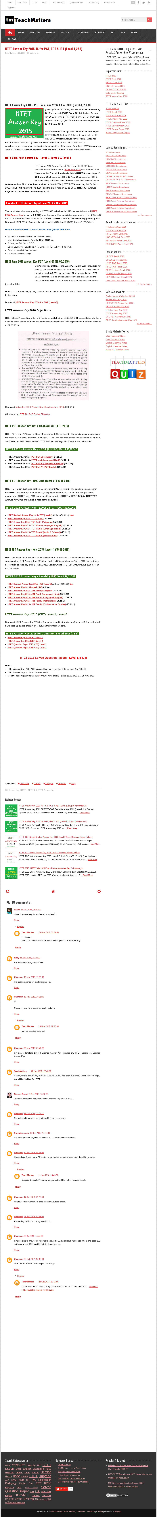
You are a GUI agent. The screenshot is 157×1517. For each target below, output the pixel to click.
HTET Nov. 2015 (73, 169)
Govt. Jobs (65, 32)
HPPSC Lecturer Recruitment (118, 190)
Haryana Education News (69, 1471)
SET (19, 1487)
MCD (21, 1480)
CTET (34, 2)
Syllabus (11, 8)
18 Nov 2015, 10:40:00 (31, 910)
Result (21, 32)
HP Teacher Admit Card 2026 (119, 241)
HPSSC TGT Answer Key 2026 (119, 303)
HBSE (48, 1469)
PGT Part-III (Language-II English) (47, 463)
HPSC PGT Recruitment (116, 159)
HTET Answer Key (46, 790)
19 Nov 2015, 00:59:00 (49, 932)
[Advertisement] (53, 77)
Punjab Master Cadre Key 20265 (120, 296)
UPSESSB (29, 1499)
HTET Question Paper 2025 (118, 122)
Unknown (18, 977)
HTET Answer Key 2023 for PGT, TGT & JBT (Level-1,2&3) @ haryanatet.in (52, 806)
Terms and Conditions (86, 1511)
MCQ (113, 32)
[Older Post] (99, 891)
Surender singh (21, 1133)
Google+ (49, 783)
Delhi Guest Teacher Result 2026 (120, 280)
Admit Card (35, 32)
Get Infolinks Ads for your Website (73, 1482)
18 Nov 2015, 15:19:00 (30, 958)
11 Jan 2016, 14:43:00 (48, 1175)
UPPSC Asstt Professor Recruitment (120, 207)
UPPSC (18, 1499)
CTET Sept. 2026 (113, 79)
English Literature (33, 1468)
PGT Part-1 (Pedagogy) (42, 457)
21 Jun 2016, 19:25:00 (34, 1216)
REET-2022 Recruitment (116, 156)
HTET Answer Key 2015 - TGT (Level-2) (26, 519)
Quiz (123, 32)
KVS (13, 1479)
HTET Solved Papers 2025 (118, 126)
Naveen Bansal (21, 1094)
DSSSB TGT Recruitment (116, 169)
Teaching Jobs (82, 32)
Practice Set (109, 2)
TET (32, 1491)
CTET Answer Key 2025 (116, 313)
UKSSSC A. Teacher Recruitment (119, 176)
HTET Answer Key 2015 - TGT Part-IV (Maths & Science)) (34, 532)
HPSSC (35, 1472)
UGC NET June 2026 (115, 86)
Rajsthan (9, 1487)
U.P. (37, 1491)
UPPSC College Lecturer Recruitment (121, 211)
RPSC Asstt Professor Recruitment (121, 197)
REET (39, 1483)
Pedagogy (11, 1483)
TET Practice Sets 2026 (116, 96)
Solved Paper (59, 2)
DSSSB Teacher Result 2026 (119, 273)
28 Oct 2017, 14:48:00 (34, 1259)
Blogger (118, 1511)
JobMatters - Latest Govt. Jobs (72, 1468)
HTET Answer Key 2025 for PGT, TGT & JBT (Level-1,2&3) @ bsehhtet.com (53, 821)
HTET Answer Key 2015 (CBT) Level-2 (25, 641)
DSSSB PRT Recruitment (116, 166)
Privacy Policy (69, 1511)
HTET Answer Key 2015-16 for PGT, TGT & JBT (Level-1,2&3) (43, 48)
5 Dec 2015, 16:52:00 (38, 1094)
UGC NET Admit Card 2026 (118, 237)
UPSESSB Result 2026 (116, 260)
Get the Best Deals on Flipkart (71, 1478)
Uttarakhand (40, 1499)
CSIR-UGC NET (34, 1465)
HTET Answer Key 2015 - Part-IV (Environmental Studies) (37, 604)
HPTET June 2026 (114, 82)
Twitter (37, 783)
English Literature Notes (116, 346)
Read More (85, 813)
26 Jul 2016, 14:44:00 (33, 1236)
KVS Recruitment (113, 152)
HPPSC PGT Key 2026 (116, 299)
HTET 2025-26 (112, 108)
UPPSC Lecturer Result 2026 (119, 277)
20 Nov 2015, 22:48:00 (41, 1071)
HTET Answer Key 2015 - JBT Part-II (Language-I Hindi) (33, 594)
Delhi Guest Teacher (115, 93)
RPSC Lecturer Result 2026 (118, 270)
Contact (99, 1511)
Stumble (62, 783)
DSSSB (9, 1468)
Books (134, 32)
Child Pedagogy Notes (116, 336)
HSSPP (24, 1476)
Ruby (16, 958)
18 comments (32, 53)
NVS (34, 1480)
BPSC (8, 1465)
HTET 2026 (111, 76)
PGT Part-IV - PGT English (44, 467)
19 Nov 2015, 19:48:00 (49, 1026)
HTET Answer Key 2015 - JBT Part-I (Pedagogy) (30, 591)
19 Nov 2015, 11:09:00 (34, 977)
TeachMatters (28, 932)
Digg (73, 783)
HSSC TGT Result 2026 (116, 263)
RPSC (47, 1483)
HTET (45, 2)
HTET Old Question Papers (118, 133)
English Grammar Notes (116, 343)
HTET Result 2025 (114, 112)
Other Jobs (100, 32)
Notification (44, 1479)
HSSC (16, 1476)
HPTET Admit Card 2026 (117, 234)
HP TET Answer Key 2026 (117, 306)
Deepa (17, 910)
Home (10, 2)
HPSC (27, 1472)
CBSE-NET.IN (64, 1465)
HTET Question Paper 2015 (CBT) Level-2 (27, 648)
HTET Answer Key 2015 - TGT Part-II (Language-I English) (35, 525)
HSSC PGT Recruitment (116, 162)
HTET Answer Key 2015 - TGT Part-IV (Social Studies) (33, 536)
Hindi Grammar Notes (115, 339)
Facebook (24, 783)
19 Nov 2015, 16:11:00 (34, 997)
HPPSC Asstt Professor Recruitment (120, 201)
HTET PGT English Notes (117, 350)
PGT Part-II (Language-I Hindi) (45, 460)
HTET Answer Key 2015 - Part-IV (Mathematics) (32, 601)
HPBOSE (9, 1472)
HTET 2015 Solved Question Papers (43, 657)
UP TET (46, 1495)
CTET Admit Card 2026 (116, 230)
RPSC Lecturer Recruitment (117, 183)
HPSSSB (46, 1472)
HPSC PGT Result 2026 (116, 267)
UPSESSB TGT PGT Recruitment (121, 180)
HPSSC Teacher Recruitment (117, 186)
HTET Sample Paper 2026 (117, 129)
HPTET (8, 1476)
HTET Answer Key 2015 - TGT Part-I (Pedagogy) (30, 522)
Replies (20, 926)
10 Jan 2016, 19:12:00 (34, 1152)
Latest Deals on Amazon (69, 1475)
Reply (16, 920)
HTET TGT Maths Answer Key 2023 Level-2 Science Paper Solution (49, 853)
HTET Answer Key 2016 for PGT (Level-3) (36, 302)
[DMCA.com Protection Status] (117, 1497)
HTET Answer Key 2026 (116, 310)
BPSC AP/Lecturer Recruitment (119, 194)
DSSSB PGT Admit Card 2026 (119, 244)
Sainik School (31, 1487)
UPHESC (9, 1499)
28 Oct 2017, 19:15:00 (48, 1282)
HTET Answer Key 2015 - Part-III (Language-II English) (35, 597)
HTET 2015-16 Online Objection (34, 414)
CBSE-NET (18, 1465)
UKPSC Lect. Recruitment (116, 173)
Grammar (12, 39)
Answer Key (93, 2)
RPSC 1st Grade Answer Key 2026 (121, 320)
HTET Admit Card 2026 (116, 115)
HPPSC (19, 1472)
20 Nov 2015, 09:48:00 (34, 1048)
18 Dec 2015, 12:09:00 (34, 1113)
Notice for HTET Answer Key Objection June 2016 (39, 407)
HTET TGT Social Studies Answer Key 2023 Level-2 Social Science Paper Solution (56, 837)
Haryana (45, 1476)
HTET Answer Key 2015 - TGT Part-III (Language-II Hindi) (34, 529)
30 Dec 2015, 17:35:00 (40, 1133)
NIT (27, 1480)
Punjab (22, 1483)
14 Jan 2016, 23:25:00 (34, 1197)
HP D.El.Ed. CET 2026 (116, 89)
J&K (7, 1480)
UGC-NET (22, 2)
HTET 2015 (32, 790)
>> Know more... (145, 214)
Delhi (18, 1468)
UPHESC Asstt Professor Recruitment (121, 204)
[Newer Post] (7, 891)
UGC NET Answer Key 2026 (118, 317)
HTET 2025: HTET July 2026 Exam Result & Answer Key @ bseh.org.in (51, 868)
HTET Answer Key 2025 (116, 119)
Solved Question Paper (28, 1489)
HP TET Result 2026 (115, 256)
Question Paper (76, 2)
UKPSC (36, 1495)
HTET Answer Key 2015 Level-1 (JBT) (25, 587)
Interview (50, 32)
